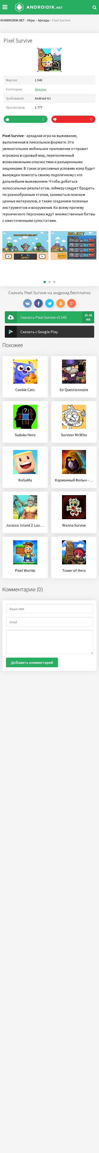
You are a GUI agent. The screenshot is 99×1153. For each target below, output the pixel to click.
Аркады (40, 89)
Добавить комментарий (32, 662)
